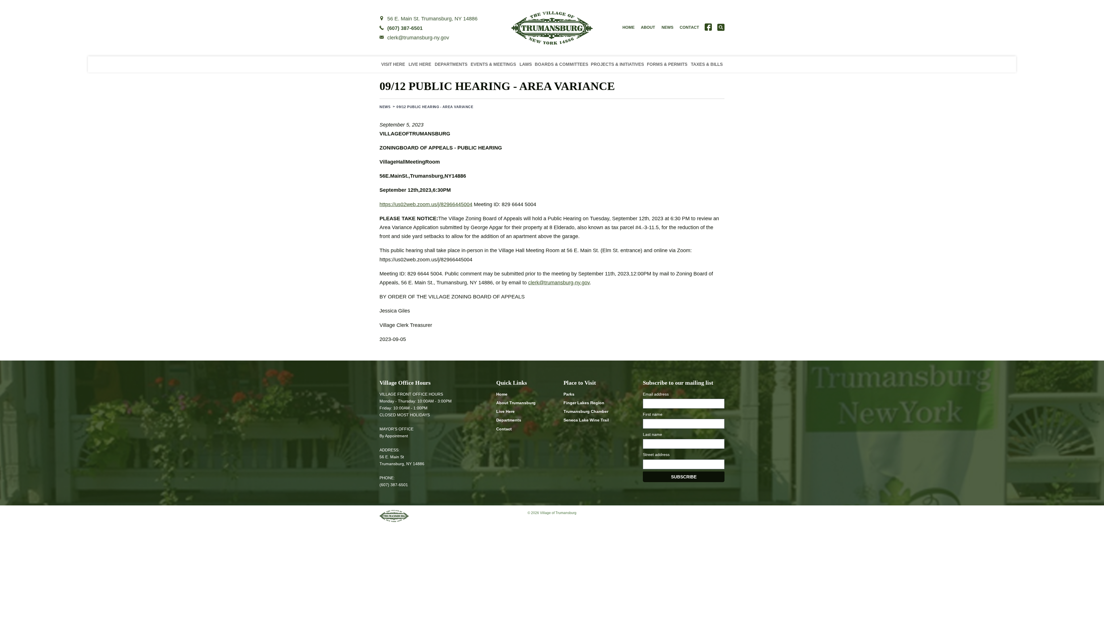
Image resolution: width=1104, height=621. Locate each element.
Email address (656, 394)
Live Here (420, 64)
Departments (451, 64)
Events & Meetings (493, 64)
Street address (656, 454)
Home (628, 27)
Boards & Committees (561, 64)
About (648, 27)
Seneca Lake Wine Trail (586, 420)
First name (652, 414)
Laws (526, 64)
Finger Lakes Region (584, 402)
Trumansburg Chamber (586, 411)
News (667, 27)
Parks (569, 394)
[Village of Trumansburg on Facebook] (708, 27)
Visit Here (393, 64)
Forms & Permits (667, 64)
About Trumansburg (516, 402)
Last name (652, 434)
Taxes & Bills (707, 64)
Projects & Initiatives (617, 64)
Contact (689, 27)
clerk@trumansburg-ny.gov (418, 38)
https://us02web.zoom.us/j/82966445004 (425, 204)
